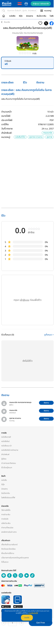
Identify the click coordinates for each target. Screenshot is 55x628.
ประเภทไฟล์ (6, 120)
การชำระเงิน (5, 514)
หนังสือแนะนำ (6, 445)
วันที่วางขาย (7, 128)
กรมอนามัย (47, 132)
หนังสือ (12, 16)
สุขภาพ (49, 137)
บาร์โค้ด (5, 124)
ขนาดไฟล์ (5, 116)
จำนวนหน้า (6, 112)
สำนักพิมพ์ (5, 454)
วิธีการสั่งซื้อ (5, 510)
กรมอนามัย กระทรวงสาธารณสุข (27, 33)
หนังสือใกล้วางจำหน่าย (9, 450)
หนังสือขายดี (6, 437)
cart (26, 3)
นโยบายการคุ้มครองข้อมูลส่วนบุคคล (15, 557)
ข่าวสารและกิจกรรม (8, 463)
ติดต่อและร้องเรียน (8, 549)
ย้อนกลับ (7, 22)
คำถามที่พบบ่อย (7, 527)
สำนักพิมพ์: (6, 133)
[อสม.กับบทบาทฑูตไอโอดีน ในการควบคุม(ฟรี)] (46, 23)
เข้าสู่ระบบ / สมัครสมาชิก (41, 4)
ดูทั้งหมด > (49, 334)
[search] (3, 10)
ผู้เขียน (3, 458)
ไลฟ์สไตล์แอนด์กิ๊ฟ (8, 497)
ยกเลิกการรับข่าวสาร (9, 532)
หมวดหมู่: (6, 137)
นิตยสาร (29, 16)
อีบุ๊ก (21, 16)
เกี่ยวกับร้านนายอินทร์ (9, 544)
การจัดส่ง (4, 519)
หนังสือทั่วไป (20, 137)
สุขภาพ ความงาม (36, 137)
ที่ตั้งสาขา (5, 562)
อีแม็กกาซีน (41, 16)
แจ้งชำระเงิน (6, 523)
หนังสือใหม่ (5, 441)
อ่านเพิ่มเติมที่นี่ (33, 613)
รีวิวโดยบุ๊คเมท (6, 467)
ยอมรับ (26, 617)
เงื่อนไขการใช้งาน (7, 553)
